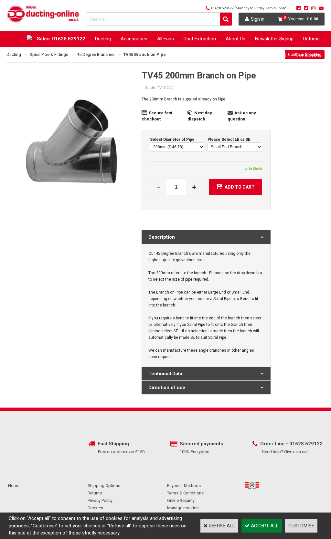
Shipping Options (104, 485)
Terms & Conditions (185, 493)
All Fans (165, 39)
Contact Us (308, 55)
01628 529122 (222, 8)
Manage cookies (182, 507)
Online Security (181, 500)
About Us (235, 39)
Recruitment (273, 55)
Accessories (134, 39)
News (213, 55)
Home (13, 485)
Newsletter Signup (274, 39)
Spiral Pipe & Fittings (49, 54)
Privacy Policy (100, 500)
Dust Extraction (200, 39)
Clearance (240, 55)
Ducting (103, 39)
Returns (311, 39)
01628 (297, 444)
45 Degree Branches (95, 54)
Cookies (95, 507)
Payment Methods (184, 485)
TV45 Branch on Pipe (144, 54)
